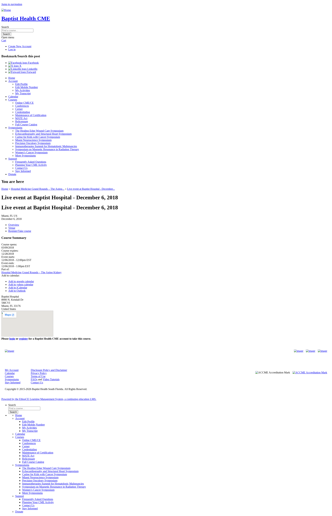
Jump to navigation (11, 4)
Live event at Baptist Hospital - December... (91, 188)
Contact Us (21, 168)
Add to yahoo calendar (20, 284)
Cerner (19, 109)
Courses (12, 99)
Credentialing (22, 112)
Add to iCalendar (17, 287)
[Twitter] (310, 351)
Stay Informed (23, 171)
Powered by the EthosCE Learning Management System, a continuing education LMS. (48, 399)
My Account (12, 370)
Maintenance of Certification (30, 115)
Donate (12, 174)
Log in (12, 49)
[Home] (6, 10)
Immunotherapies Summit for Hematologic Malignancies (46, 146)
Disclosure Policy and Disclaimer (49, 370)
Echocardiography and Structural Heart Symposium (43, 133)
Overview (13, 224)
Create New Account (19, 46)
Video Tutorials (51, 379)
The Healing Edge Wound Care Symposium (39, 130)
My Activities (22, 90)
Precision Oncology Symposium (32, 143)
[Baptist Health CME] (9, 351)
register (23, 338)
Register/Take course (19, 231)
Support (12, 158)
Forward (31, 72)
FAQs (34, 379)
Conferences (22, 105)
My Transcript (23, 93)
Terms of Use (38, 376)
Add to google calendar (21, 281)
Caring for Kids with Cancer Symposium (37, 136)
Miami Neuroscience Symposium (33, 140)
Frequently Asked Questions (30, 161)
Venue (11, 227)
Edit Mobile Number (26, 87)
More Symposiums (25, 155)
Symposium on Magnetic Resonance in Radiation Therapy (47, 149)
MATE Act (21, 118)
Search (5, 27)
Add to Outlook (17, 290)
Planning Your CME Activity (31, 164)
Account (13, 81)
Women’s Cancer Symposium (31, 152)
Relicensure (21, 121)
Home (11, 77)
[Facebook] (298, 351)
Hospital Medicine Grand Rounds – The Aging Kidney (31, 272)
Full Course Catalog (26, 124)
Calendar (13, 96)
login (12, 338)
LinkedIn (32, 68)
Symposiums (15, 127)
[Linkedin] (322, 351)
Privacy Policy (39, 373)
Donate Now (155, 351)
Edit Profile (21, 84)
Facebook (33, 62)
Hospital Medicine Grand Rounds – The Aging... (37, 188)
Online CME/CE (24, 102)
